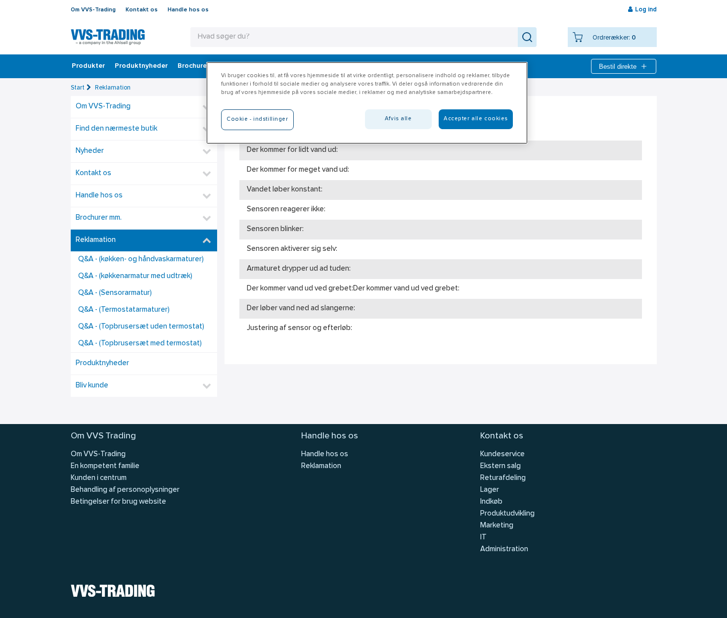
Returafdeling (503, 478)
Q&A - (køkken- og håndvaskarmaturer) (141, 259)
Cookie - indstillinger (257, 119)
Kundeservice (502, 454)
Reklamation (113, 88)
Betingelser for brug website (118, 502)
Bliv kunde (92, 385)
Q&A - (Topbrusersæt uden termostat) (141, 327)
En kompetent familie (105, 466)
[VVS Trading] (108, 37)
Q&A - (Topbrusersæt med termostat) (140, 343)
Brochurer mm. (201, 66)
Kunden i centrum (99, 478)
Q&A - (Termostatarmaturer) (124, 310)
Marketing (496, 526)
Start (78, 88)
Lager (489, 490)
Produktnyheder (141, 66)
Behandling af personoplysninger (125, 490)
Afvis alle (398, 118)
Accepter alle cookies (476, 118)
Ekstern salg (500, 466)
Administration (504, 549)
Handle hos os (188, 9)
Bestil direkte (617, 66)
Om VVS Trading (103, 436)
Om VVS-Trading (93, 9)
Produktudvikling (507, 514)
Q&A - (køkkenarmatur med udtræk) (135, 276)
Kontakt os (142, 9)
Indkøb (491, 502)
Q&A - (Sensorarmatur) (115, 293)
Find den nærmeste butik (116, 129)
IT (483, 537)
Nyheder (90, 151)
